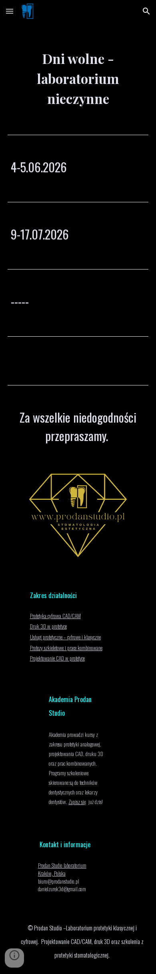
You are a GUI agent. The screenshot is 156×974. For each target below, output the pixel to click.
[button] (9, 11)
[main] (78, 72)
